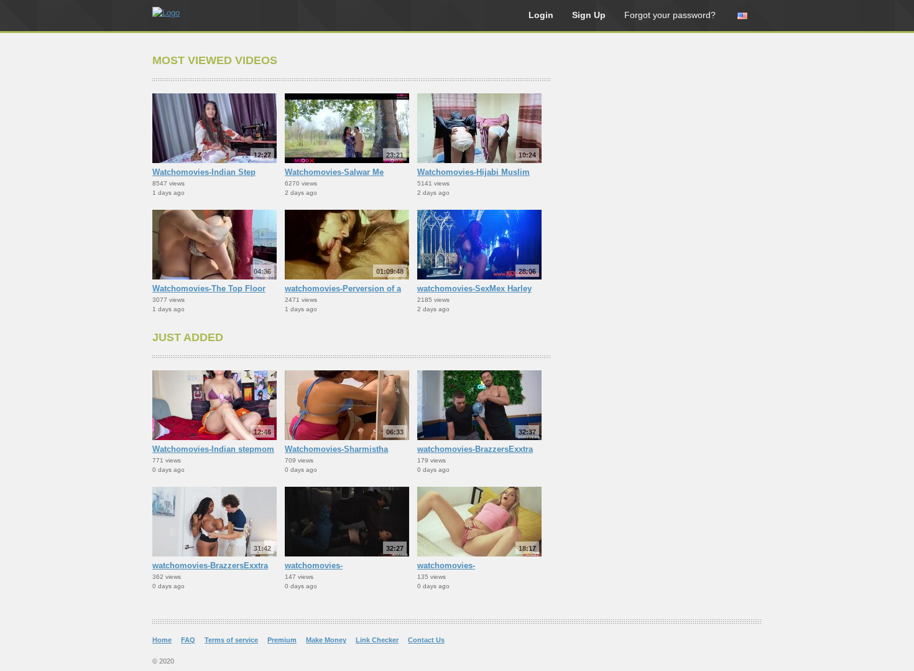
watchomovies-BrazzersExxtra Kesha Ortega (475, 450)
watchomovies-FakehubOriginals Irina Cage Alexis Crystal (472, 566)
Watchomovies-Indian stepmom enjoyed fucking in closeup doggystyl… (213, 450)
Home (162, 640)
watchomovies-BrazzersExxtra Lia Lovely (210, 566)
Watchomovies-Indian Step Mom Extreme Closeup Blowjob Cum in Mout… (213, 173)
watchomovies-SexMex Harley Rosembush (474, 289)
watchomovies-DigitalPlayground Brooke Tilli (343, 566)
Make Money (326, 640)
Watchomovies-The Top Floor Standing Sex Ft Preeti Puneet (210, 289)
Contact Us (426, 640)
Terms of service (231, 640)
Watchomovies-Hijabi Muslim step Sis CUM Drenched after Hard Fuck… (473, 173)
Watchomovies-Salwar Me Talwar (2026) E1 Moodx (334, 173)
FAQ (188, 640)
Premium (282, 640)
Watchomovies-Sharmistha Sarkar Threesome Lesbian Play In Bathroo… (346, 450)
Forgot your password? (670, 15)
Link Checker (377, 640)
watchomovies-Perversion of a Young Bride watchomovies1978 (346, 289)
